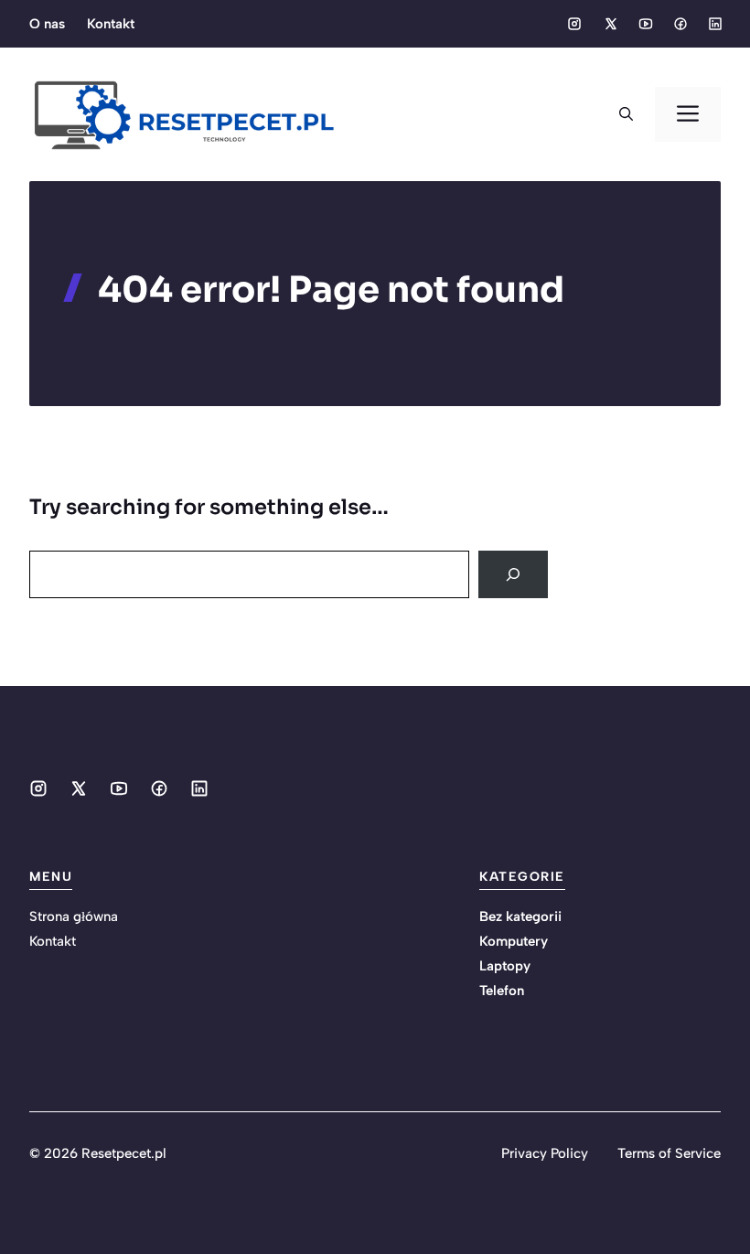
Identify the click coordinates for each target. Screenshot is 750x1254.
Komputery (513, 941)
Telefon (501, 990)
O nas (47, 24)
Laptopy (504, 966)
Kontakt (110, 24)
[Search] (513, 574)
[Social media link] (574, 23)
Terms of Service (669, 1153)
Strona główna (73, 916)
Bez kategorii (520, 916)
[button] (626, 114)
